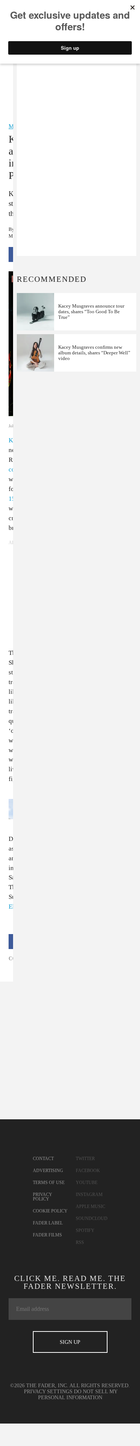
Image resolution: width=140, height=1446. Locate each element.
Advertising (48, 1170)
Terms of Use (49, 1182)
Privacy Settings (48, 1391)
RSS (80, 1242)
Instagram (89, 1194)
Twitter (85, 1158)
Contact (43, 1158)
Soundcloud (92, 1218)
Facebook (88, 1170)
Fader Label (48, 1223)
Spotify (85, 1230)
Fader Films (47, 1235)
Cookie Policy (50, 1211)
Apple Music (90, 1206)
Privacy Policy (42, 1197)
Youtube (86, 1182)
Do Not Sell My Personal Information (78, 1394)
